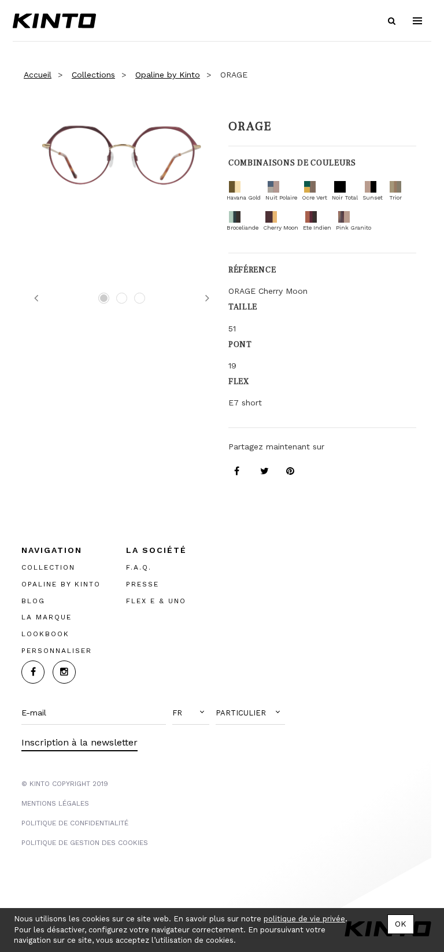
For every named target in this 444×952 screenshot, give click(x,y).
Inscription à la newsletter (79, 742)
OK (400, 923)
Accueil (37, 74)
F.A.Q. (138, 567)
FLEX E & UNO (156, 601)
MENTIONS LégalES (55, 803)
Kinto (54, 21)
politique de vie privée (304, 918)
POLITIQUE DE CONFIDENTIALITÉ (74, 823)
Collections (93, 74)
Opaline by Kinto (167, 74)
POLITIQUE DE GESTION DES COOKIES (84, 843)
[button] (190, 713)
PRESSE (142, 584)
